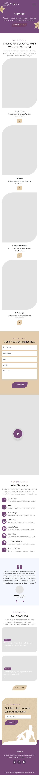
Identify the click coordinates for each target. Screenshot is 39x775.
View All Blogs (19, 688)
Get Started (19, 385)
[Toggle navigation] (34, 4)
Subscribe (11, 722)
